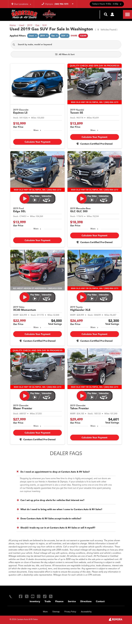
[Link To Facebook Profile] (21, 596)
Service (72, 601)
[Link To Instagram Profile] (39, 596)
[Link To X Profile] (27, 596)
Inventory (35, 601)
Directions (85, 601)
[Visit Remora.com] (115, 620)
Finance (59, 601)
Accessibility (86, 612)
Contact (100, 601)
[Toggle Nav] (127, 14)
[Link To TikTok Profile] (45, 596)
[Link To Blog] (50, 596)
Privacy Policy (70, 612)
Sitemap (56, 612)
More (35, 130)
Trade (48, 601)
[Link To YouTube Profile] (33, 596)
